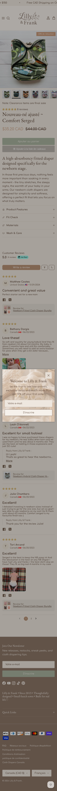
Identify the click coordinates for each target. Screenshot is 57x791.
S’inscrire (28, 412)
